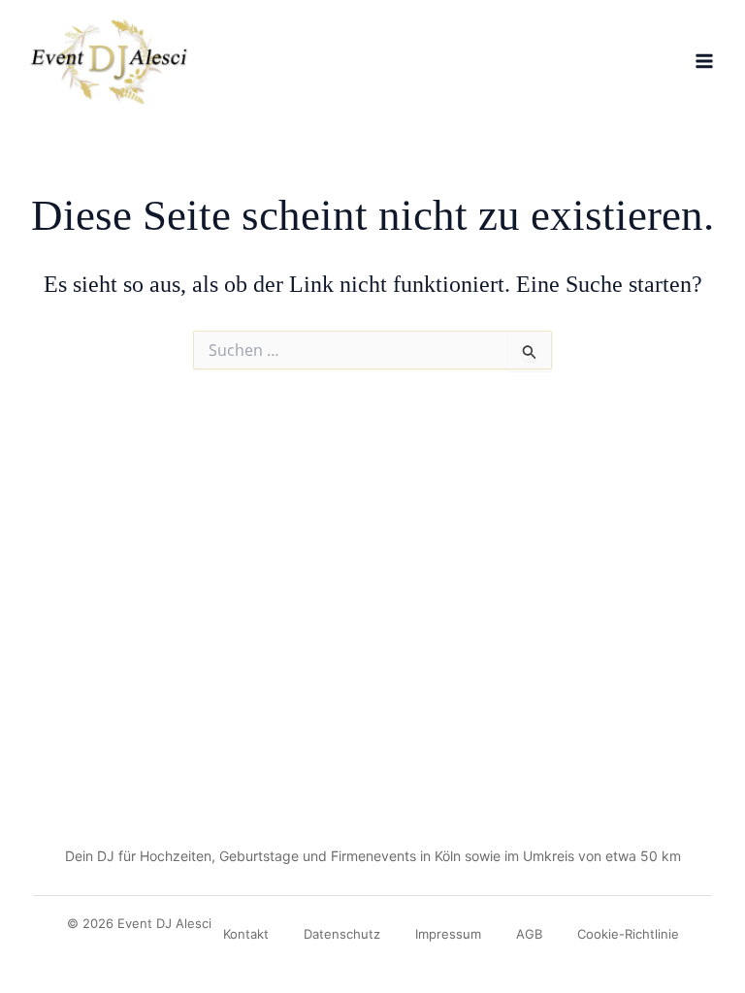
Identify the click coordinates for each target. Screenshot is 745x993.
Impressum (448, 934)
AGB (529, 934)
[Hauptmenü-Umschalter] (704, 61)
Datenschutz (342, 934)
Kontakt (246, 934)
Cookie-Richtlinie (628, 934)
